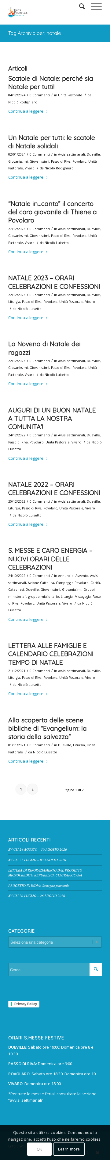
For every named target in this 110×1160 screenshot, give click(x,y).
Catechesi (16, 589)
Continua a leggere (25, 111)
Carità (95, 583)
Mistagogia (83, 596)
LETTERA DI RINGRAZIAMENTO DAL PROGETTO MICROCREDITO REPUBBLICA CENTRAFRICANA (45, 873)
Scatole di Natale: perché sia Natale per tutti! (50, 82)
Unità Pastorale (70, 95)
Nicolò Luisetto (57, 243)
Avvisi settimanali (71, 154)
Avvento (81, 576)
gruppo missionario (43, 596)
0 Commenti (40, 95)
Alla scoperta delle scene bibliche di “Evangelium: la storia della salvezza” (47, 728)
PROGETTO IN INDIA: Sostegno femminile (38, 885)
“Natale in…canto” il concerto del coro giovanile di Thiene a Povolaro (52, 211)
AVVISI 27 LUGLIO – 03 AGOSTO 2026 (37, 859)
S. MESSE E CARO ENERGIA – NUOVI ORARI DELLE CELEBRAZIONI (50, 558)
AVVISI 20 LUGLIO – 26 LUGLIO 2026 (36, 895)
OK (39, 1149)
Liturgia (14, 302)
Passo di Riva (61, 161)
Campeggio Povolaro (72, 583)
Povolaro (79, 161)
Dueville (93, 154)
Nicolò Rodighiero (22, 102)
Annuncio (66, 576)
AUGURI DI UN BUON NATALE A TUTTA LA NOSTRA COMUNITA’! (52, 418)
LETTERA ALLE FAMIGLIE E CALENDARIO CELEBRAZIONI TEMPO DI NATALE (51, 653)
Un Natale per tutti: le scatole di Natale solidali (51, 141)
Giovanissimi (18, 161)
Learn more (69, 1149)
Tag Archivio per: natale (34, 33)
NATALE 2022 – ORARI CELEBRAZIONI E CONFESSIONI (54, 488)
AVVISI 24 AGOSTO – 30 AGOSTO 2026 (37, 849)
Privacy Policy (25, 1004)
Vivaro (30, 168)
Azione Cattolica (41, 583)
